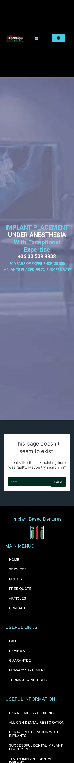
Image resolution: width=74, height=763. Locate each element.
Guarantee (20, 660)
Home (14, 559)
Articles (17, 598)
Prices (15, 579)
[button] (37, 38)
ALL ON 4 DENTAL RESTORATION (36, 722)
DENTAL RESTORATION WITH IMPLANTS (33, 734)
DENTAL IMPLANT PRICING (31, 713)
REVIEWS (17, 651)
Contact (17, 608)
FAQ (12, 641)
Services (18, 569)
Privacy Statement (27, 670)
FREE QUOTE (20, 589)
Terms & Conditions (28, 680)
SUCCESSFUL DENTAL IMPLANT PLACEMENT (36, 747)
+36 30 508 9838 (37, 256)
